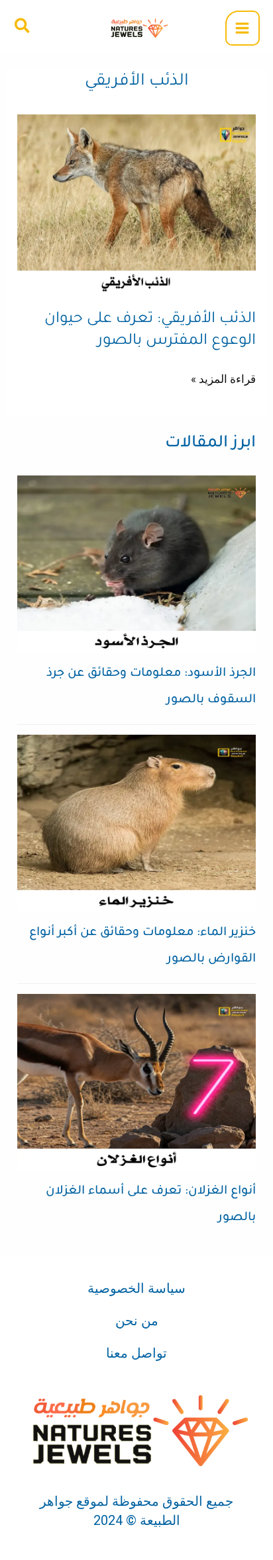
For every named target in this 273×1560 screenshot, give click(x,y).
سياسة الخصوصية (136, 1288)
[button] (21, 26)
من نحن (136, 1321)
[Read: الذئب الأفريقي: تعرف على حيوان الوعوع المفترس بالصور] (136, 202)
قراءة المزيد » (223, 378)
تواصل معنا (136, 1353)
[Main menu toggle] (242, 28)
